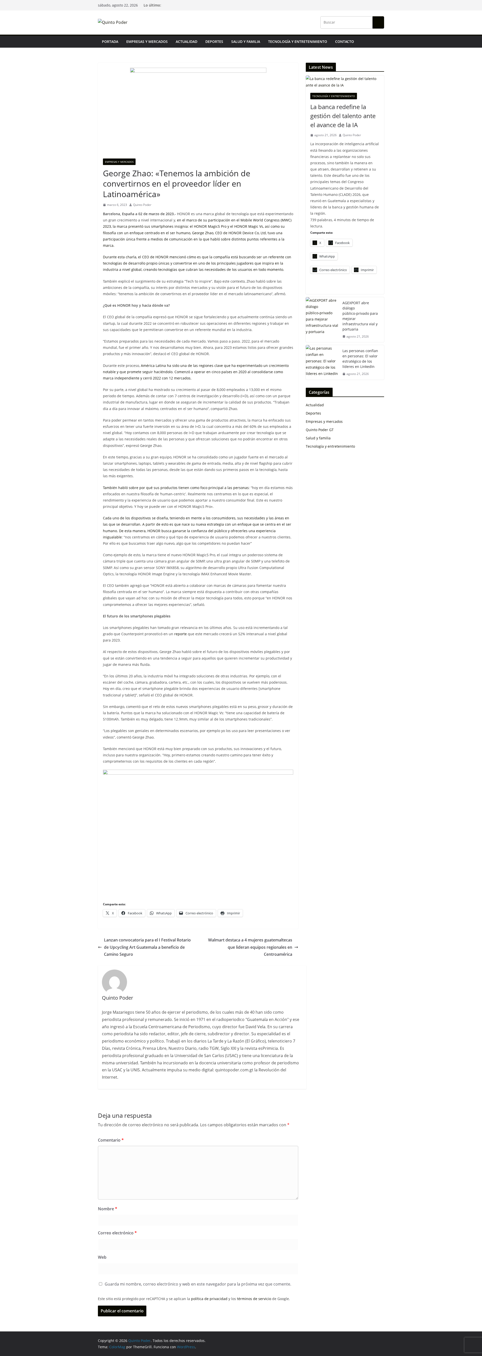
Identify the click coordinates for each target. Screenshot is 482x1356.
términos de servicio (254, 1298)
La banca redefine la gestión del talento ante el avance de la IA (343, 116)
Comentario (111, 1140)
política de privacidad (209, 1298)
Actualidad (186, 41)
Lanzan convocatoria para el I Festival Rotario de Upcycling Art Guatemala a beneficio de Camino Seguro (147, 947)
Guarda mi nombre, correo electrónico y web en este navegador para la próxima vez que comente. (198, 1284)
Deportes (214, 41)
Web (102, 1257)
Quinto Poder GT (320, 429)
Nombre (107, 1209)
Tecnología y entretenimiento (297, 41)
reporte (180, 633)
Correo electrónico (117, 1233)
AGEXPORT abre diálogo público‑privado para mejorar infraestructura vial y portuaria (360, 316)
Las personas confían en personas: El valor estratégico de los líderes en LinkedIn (360, 358)
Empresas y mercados (147, 41)
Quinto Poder (142, 205)
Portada (110, 41)
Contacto (344, 41)
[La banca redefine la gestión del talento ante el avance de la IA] (345, 81)
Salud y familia (245, 41)
